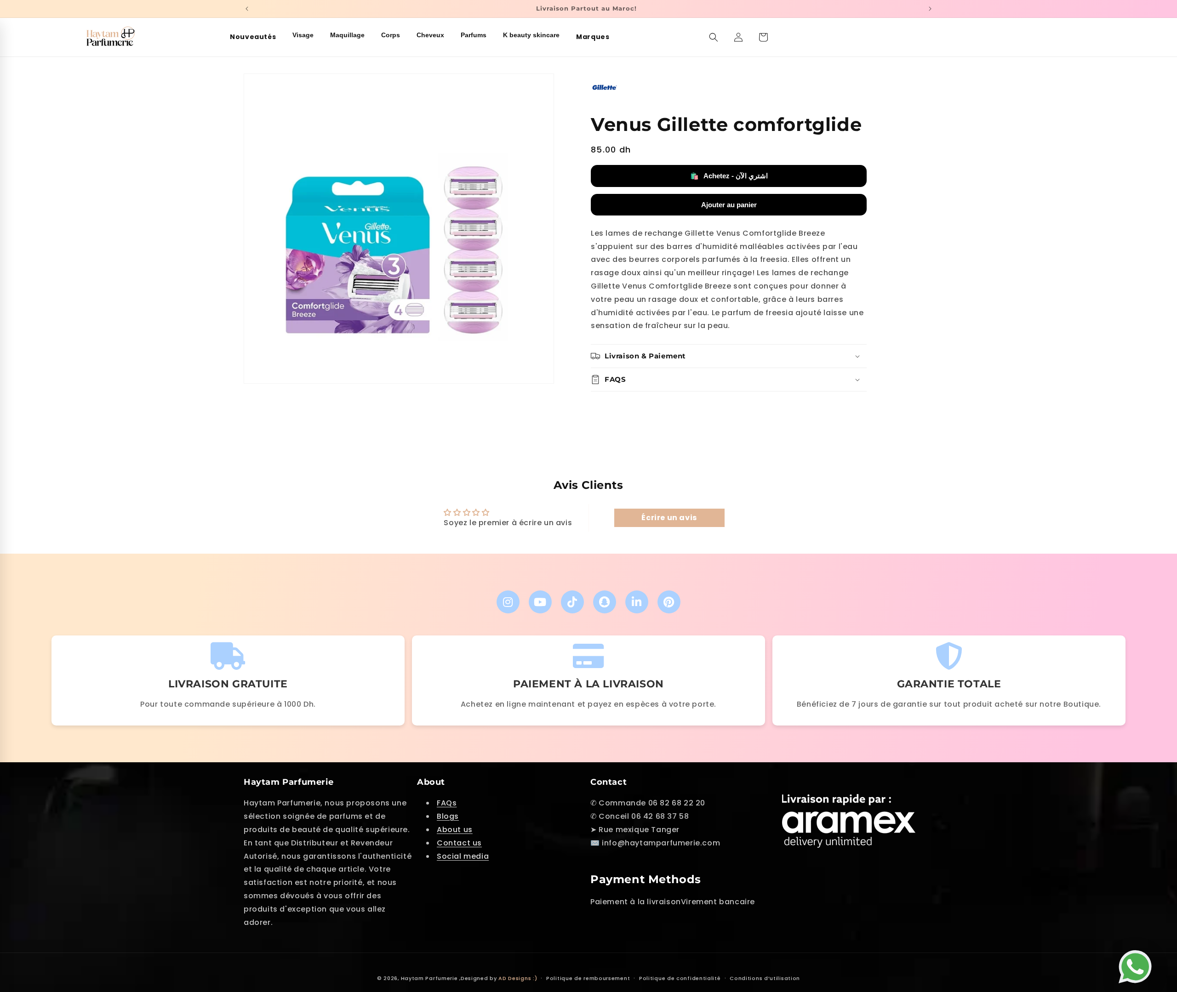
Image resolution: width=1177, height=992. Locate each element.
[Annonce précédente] (247, 8)
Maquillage (347, 35)
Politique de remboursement (588, 977)
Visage (303, 35)
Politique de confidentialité (680, 977)
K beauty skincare (531, 35)
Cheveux (430, 35)
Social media (463, 856)
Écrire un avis (669, 517)
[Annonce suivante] (930, 8)
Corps (390, 35)
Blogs (448, 816)
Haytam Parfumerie (429, 978)
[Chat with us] (1137, 962)
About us (455, 829)
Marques (592, 36)
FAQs (447, 803)
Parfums (473, 35)
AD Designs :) (517, 978)
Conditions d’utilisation (765, 977)
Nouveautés (253, 36)
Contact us (459, 843)
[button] (713, 37)
